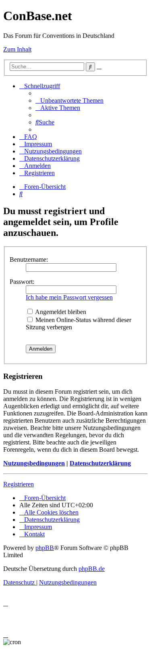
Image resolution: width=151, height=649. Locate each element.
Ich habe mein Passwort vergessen (69, 297)
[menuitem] (69, 100)
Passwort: (22, 281)
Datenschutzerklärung (100, 463)
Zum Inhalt (17, 49)
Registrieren (18, 484)
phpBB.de (92, 568)
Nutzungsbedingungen (34, 463)
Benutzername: (29, 259)
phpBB (44, 547)
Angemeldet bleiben (60, 311)
